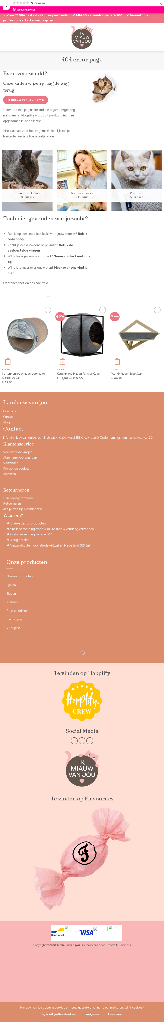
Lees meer (115, 1014)
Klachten (9, 474)
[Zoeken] (44, 295)
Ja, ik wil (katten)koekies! (58, 1014)
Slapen (11, 594)
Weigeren (92, 1014)
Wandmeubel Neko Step (126, 374)
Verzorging (14, 619)
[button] (144, 37)
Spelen (11, 585)
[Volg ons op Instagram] (82, 740)
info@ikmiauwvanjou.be (19, 438)
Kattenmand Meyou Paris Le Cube (78, 374)
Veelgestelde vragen (17, 452)
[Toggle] (155, 585)
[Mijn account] (5, 37)
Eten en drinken (17, 611)
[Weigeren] (158, 1013)
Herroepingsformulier (18, 498)
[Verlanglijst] (12, 37)
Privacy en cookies (16, 469)
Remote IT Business (118, 945)
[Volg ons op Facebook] (74, 740)
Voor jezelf (14, 628)
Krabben (12, 602)
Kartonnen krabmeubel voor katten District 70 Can (24, 376)
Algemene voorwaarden (20, 457)
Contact (9, 417)
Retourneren (12, 504)
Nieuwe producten (19, 576)
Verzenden (10, 463)
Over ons (9, 411)
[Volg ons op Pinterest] (89, 740)
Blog (6, 422)
